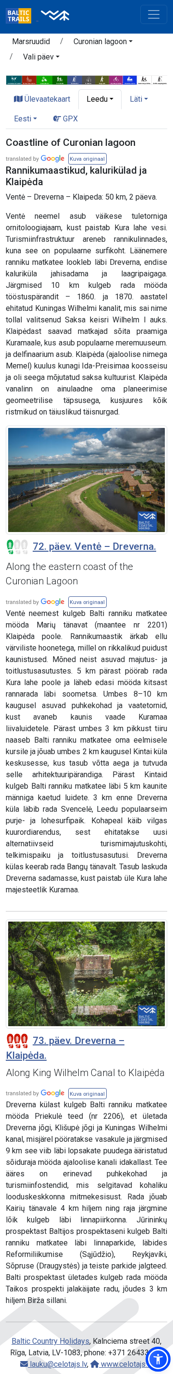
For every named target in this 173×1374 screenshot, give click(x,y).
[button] (103, 43)
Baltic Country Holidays (50, 1341)
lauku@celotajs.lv (57, 1364)
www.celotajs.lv (126, 1364)
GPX (69, 118)
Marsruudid (31, 41)
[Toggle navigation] (153, 14)
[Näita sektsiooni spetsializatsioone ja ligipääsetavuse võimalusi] (86, 79)
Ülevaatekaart (46, 99)
